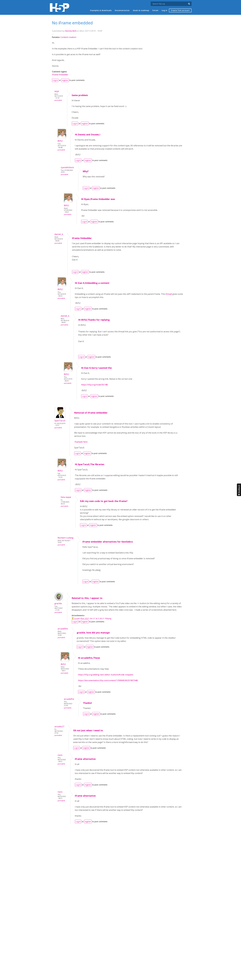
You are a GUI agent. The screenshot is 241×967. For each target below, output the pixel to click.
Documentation (122, 10)
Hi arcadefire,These (89, 657)
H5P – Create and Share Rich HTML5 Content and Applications (59, 7)
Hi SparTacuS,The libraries (89, 464)
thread (169, 294)
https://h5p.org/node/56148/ (94, 384)
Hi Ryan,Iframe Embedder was (98, 199)
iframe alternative (85, 758)
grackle (58, 603)
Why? (86, 171)
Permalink (58, 100)
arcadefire (63, 628)
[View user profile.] (62, 137)
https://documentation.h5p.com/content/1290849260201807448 (108, 680)
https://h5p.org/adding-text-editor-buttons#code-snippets (105, 674)
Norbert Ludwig (65, 537)
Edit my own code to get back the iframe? (104, 501)
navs (60, 755)
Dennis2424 (70, 31)
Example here (80, 441)
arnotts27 (59, 726)
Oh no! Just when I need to (88, 730)
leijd (56, 91)
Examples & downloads (101, 10)
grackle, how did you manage (93, 632)
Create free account (180, 10)
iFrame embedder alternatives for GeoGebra (107, 541)
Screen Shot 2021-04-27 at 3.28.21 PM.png (92, 618)
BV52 (60, 140)
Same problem (80, 95)
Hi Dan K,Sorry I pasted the (96, 367)
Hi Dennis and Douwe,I (87, 134)
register (65, 80)
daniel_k (58, 234)
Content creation (68, 37)
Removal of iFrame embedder (91, 412)
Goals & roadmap (141, 10)
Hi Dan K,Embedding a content (92, 282)
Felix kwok (66, 497)
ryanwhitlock (67, 167)
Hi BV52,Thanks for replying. (94, 319)
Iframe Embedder (60, 74)
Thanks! (87, 702)
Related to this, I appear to (87, 598)
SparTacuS (59, 420)
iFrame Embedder (82, 238)
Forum (155, 10)
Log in (164, 10)
